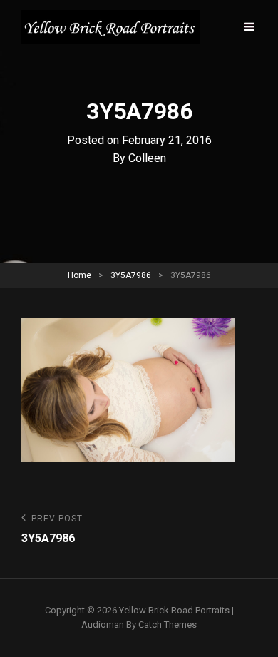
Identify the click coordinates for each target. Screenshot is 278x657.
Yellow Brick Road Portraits (174, 610)
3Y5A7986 (130, 275)
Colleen (147, 158)
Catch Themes (167, 624)
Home (79, 275)
